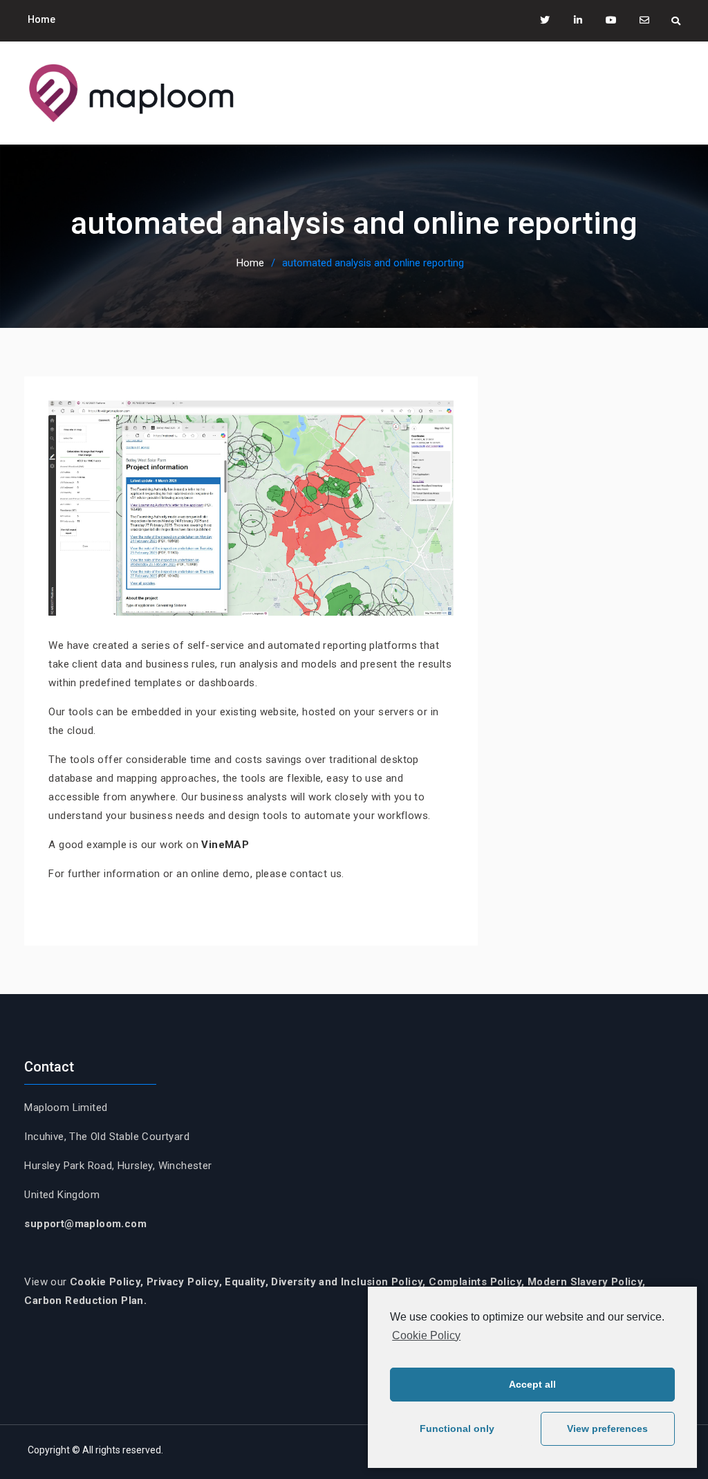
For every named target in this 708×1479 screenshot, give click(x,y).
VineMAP (225, 844)
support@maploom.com (85, 1224)
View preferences (607, 1428)
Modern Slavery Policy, (587, 1282)
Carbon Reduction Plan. (85, 1300)
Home (41, 19)
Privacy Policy (183, 1282)
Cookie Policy (426, 1335)
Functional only (457, 1428)
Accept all (532, 1384)
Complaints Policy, (478, 1282)
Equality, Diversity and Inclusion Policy (323, 1282)
